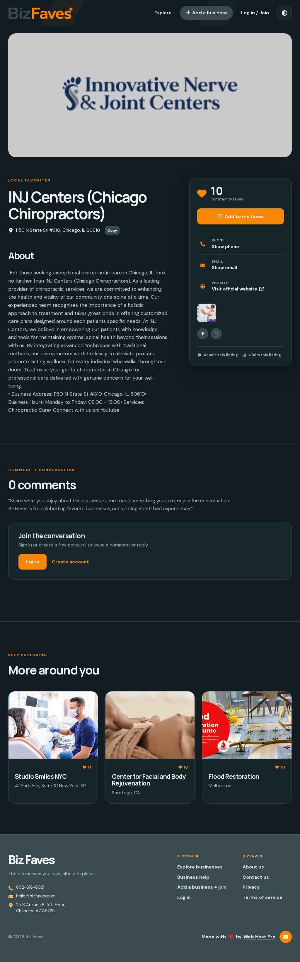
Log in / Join (255, 13)
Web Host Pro (259, 937)
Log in (32, 562)
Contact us (256, 877)
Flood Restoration (234, 776)
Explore (163, 13)
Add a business (209, 13)
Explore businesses (200, 867)
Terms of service (262, 897)
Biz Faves (31, 860)
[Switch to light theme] (284, 13)
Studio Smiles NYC (41, 776)
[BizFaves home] (41, 13)
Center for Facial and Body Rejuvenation (149, 779)
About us (253, 867)
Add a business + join (201, 887)
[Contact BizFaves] (285, 937)
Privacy (251, 887)
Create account (70, 562)
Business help (193, 877)
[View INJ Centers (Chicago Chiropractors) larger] (206, 313)
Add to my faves (244, 216)
